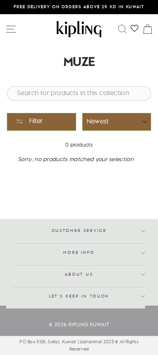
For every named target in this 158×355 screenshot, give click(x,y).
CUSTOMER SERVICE (79, 231)
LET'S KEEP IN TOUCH (79, 296)
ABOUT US (79, 275)
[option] (79, 7)
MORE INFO (79, 253)
